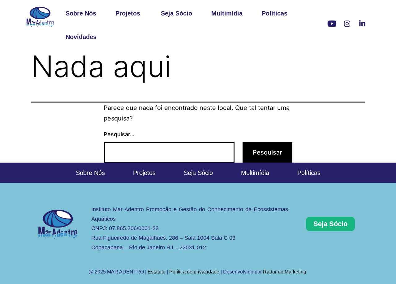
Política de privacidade (194, 271)
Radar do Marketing (285, 271)
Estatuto (157, 271)
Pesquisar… (119, 134)
